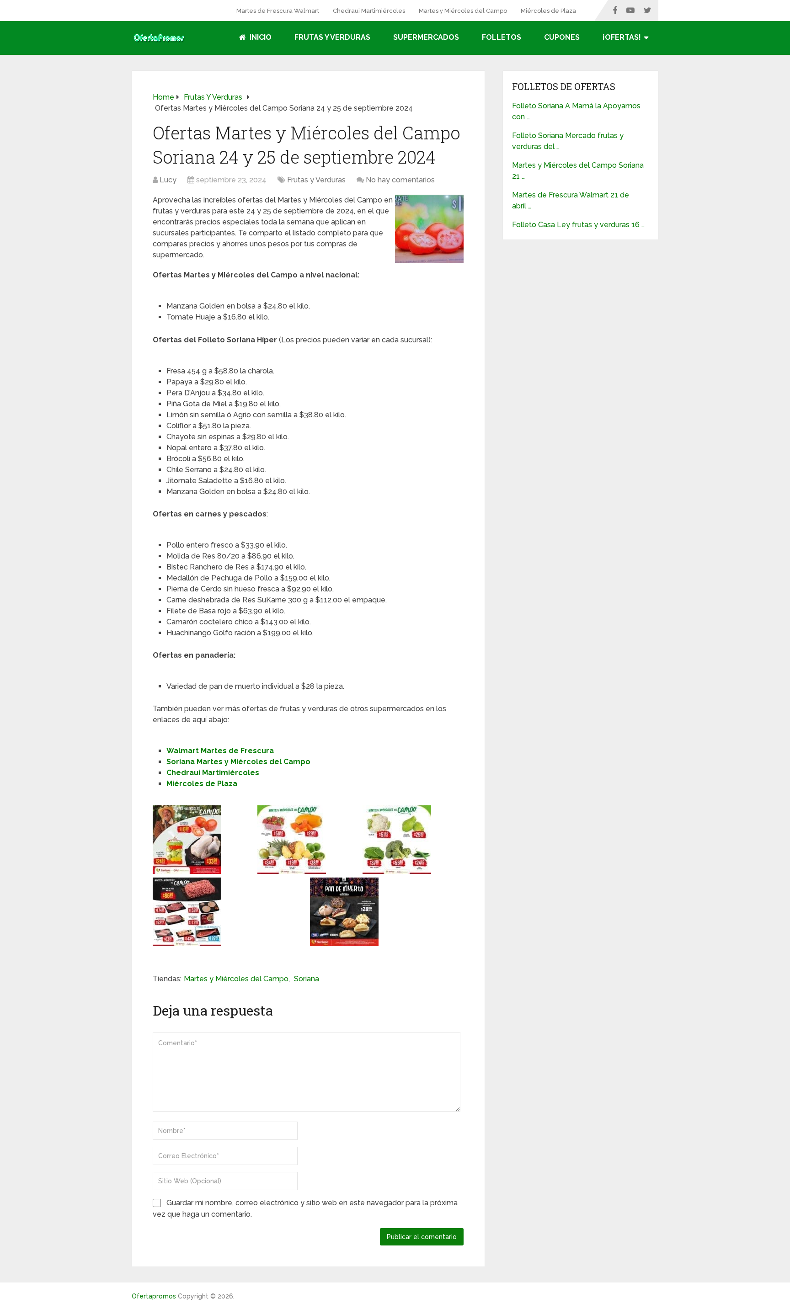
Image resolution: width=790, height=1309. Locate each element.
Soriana (306, 978)
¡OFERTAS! (622, 37)
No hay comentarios (400, 180)
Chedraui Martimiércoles (369, 10)
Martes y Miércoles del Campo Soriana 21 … (578, 171)
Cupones (562, 37)
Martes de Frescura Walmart (277, 10)
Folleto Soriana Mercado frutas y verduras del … (568, 141)
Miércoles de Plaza (548, 10)
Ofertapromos (154, 1296)
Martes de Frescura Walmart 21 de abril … (570, 200)
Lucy (168, 180)
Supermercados (426, 37)
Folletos (501, 37)
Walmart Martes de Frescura (220, 750)
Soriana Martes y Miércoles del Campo (238, 761)
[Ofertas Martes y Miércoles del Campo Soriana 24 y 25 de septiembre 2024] (429, 260)
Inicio (260, 37)
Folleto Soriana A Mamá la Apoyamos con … (576, 111)
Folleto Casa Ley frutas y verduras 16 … (578, 224)
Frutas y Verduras (332, 37)
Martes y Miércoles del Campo (463, 10)
